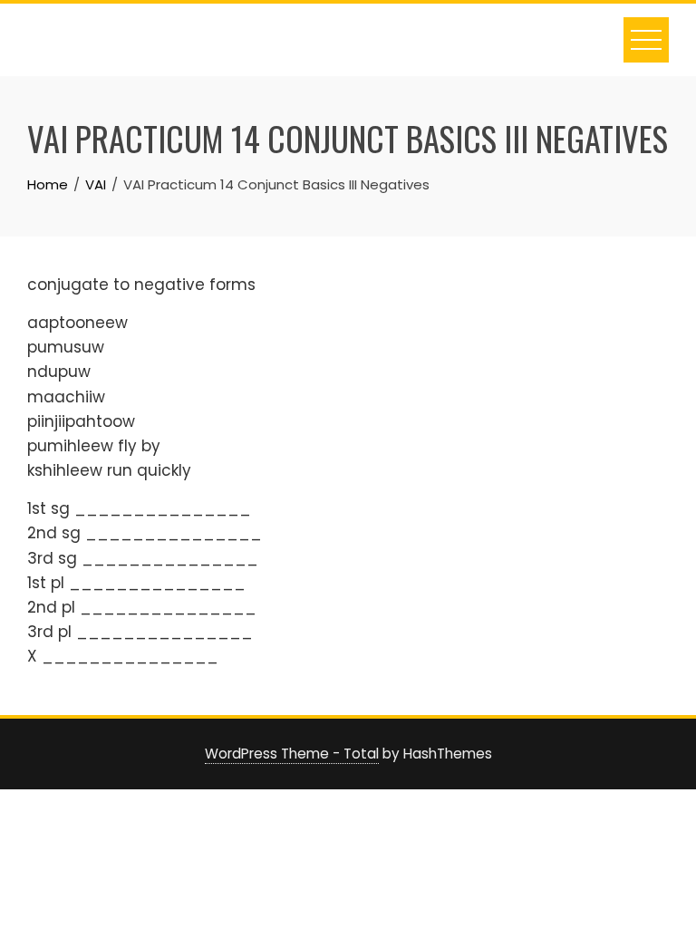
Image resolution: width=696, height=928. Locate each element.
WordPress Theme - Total (292, 753)
